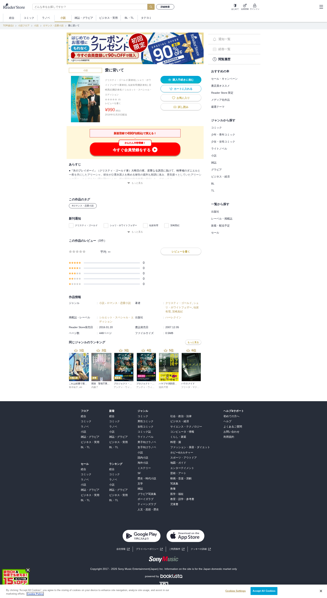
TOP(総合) (8, 25)
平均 (103, 251)
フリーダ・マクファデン (193, 387)
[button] (201, 549)
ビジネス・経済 (220, 176)
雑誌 (213, 162)
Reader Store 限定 (222, 92)
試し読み (183, 106)
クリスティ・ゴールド (86, 225)
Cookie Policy (35, 594)
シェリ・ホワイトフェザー (123, 225)
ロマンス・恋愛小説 (53, 25)
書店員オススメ (220, 85)
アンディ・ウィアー (124, 387)
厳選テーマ (217, 106)
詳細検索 (165, 6)
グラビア (216, 169)
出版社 (215, 211)
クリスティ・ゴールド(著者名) (120, 80)
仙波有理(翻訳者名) (138, 85)
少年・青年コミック (223, 134)
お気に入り (183, 97)
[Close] (321, 591)
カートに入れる (183, 88)
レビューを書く (113, 103)
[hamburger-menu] (321, 6)
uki (80, 387)
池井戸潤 (163, 387)
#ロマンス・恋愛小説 (83, 205)
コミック (216, 127)
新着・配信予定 (220, 225)
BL (212, 183)
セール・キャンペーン (224, 78)
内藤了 (94, 387)
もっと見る (137, 183)
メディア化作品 (220, 99)
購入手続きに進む (183, 79)
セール (215, 232)
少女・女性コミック (223, 141)
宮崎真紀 (174, 225)
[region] (163, 591)
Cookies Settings (235, 590)
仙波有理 (153, 225)
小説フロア (24, 25)
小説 (36, 25)
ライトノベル (219, 148)
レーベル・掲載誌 (221, 218)
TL (212, 190)
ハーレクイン (173, 317)
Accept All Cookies (264, 590)
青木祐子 (73, 387)
